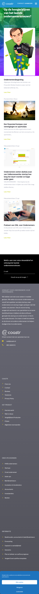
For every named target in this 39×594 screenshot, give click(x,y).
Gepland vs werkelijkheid (13, 545)
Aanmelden (28, 3)
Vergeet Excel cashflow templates (16, 558)
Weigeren (19, 587)
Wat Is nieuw (9, 414)
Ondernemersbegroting (13, 80)
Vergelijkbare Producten (13, 417)
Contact (20, 3)
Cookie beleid (19, 591)
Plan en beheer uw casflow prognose (16, 554)
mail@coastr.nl (11, 341)
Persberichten (8, 26)
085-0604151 (11, 345)
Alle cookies (19, 582)
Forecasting (8, 541)
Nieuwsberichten (9, 146)
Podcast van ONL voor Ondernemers (19, 225)
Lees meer (7, 92)
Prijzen (7, 421)
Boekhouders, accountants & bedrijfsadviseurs (20, 537)
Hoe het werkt (9, 410)
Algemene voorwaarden (12, 425)
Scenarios (8, 550)
